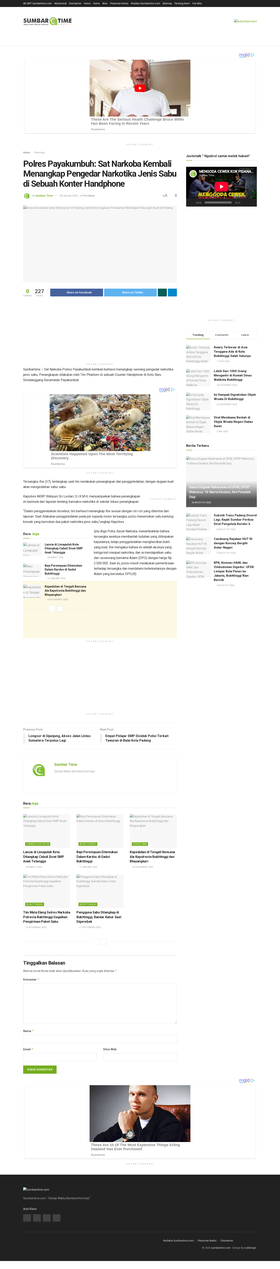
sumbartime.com (221, 1247)
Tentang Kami (182, 3)
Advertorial (60, 3)
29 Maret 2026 (55, 557)
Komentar (31, 979)
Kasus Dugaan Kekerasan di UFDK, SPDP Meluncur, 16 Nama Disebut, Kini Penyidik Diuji (219, 492)
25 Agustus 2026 (201, 502)
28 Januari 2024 (68, 195)
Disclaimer (75, 3)
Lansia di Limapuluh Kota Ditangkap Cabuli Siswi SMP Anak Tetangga (64, 548)
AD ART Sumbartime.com (37, 3)
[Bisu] (244, 202)
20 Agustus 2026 (226, 529)
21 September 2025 (89, 927)
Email (28, 1049)
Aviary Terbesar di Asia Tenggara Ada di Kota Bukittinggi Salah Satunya (232, 351)
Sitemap (167, 3)
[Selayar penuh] (251, 202)
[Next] (60, 609)
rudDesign (250, 1247)
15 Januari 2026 (56, 578)
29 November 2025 (57, 599)
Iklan (105, 3)
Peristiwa (39, 152)
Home (87, 3)
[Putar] (191, 202)
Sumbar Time (44, 195)
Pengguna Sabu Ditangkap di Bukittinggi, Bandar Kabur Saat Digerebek (98, 917)
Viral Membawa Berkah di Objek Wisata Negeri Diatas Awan (233, 422)
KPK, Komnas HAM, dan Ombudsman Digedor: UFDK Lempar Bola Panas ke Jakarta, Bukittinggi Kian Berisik (234, 571)
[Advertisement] (100, 332)
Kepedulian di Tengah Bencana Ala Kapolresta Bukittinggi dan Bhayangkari (65, 590)
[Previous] (52, 609)
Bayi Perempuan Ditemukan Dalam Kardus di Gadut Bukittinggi (63, 569)
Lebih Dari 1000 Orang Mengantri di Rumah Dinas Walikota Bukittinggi (233, 375)
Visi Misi (197, 3)
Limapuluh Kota (37, 844)
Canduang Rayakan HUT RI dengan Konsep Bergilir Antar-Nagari (233, 543)
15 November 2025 (35, 927)
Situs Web (109, 1049)
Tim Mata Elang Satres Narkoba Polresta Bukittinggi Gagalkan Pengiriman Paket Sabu (46, 917)
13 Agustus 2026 (226, 553)
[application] (221, 187)
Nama (28, 1031)
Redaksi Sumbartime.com (145, 3)
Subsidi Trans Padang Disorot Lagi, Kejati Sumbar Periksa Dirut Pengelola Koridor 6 (235, 519)
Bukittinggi (88, 844)
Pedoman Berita (119, 3)
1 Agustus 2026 (225, 585)
